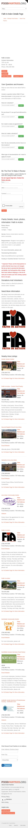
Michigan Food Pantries (13, 18)
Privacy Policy (5, 796)
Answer (21, 105)
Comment (6, 193)
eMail (9, 187)
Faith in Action (5, 530)
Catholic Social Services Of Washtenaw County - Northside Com (13, 700)
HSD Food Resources (8, 813)
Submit (4, 210)
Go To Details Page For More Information (12, 378)
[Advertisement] (14, 38)
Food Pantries (14, 4)
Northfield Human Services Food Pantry (13, 652)
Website (4, 71)
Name (5, 182)
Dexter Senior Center (7, 359)
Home (5, 18)
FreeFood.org (6, 810)
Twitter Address (6, 76)
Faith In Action (5, 578)
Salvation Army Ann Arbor (9, 460)
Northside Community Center (10, 619)
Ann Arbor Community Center (10, 495)
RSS (2, 799)
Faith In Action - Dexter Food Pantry (12, 386)
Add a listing (4, 802)
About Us (16, 825)
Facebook (5, 73)
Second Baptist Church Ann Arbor (11, 427)
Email (3, 445)
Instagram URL (18, 76)
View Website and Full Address (21, 364)
